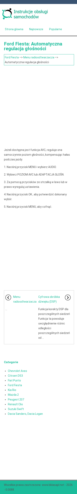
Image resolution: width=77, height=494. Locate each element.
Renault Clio (15, 404)
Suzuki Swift (16, 409)
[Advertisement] (38, 106)
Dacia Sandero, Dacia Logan (25, 413)
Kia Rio (12, 390)
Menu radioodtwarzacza (38, 57)
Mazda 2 (13, 394)
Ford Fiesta (12, 57)
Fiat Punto (14, 380)
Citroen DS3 (15, 375)
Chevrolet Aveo (17, 370)
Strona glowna (14, 29)
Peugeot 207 (16, 399)
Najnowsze (36, 29)
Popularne (55, 29)
